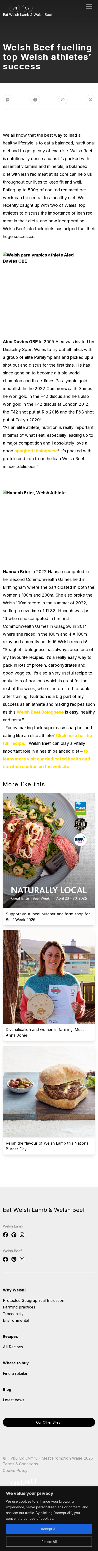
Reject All (49, 1542)
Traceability (13, 1313)
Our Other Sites (48, 1422)
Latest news (13, 1400)
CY (27, 8)
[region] (49, 1518)
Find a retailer (15, 1373)
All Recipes (13, 1346)
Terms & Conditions (20, 1463)
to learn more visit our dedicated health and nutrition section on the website (46, 759)
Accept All (49, 1529)
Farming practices (19, 1307)
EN (15, 8)
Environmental (16, 1320)
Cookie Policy (15, 1470)
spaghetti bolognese (36, 450)
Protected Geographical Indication (33, 1300)
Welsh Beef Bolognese (40, 712)
